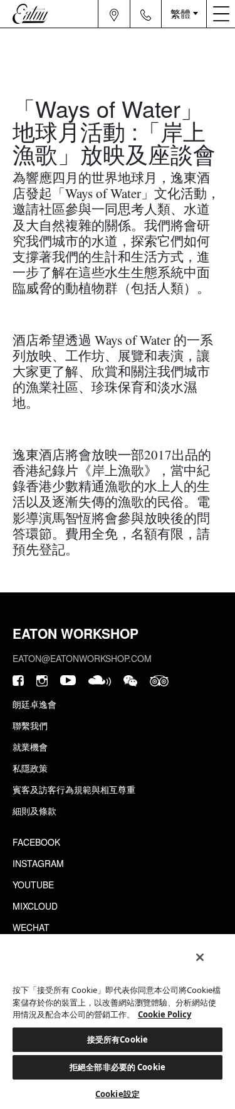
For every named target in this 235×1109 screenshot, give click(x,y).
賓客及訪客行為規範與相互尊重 (74, 789)
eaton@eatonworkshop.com (82, 658)
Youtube (33, 884)
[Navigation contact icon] (146, 13)
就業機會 (30, 746)
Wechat (31, 927)
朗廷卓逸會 (34, 704)
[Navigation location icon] (114, 13)
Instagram (38, 863)
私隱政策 (30, 768)
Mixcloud (35, 906)
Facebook (36, 842)
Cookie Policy (164, 1014)
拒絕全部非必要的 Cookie (117, 1067)
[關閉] (200, 957)
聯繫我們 (30, 725)
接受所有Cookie (117, 1039)
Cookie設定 (117, 1094)
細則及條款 (34, 810)
